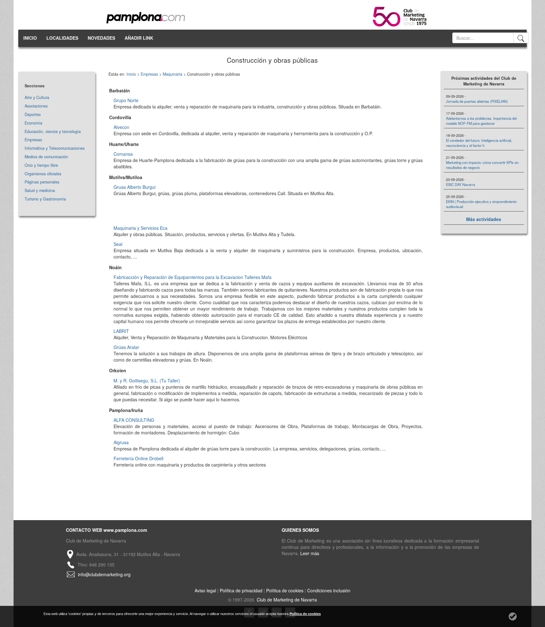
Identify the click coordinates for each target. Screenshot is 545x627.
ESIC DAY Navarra (460, 184)
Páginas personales (42, 182)
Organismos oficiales (43, 174)
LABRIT (121, 331)
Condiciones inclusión (328, 590)
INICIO (30, 38)
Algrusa (121, 442)
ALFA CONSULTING (134, 420)
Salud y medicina (40, 190)
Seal (118, 244)
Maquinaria (172, 74)
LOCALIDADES (62, 38)
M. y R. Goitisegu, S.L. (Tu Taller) (147, 380)
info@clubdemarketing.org (104, 574)
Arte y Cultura (37, 97)
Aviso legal (205, 590)
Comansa (123, 154)
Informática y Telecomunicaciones (55, 148)
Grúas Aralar (126, 347)
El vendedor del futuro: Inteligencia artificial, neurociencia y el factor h (479, 143)
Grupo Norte (126, 100)
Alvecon (121, 127)
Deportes (33, 114)
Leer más (309, 553)
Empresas (33, 139)
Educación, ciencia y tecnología (53, 131)
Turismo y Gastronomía (45, 199)
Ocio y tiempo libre (41, 165)
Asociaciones (36, 106)
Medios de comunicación (46, 157)
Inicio (131, 74)
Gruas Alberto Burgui (134, 187)
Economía (33, 123)
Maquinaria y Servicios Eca (140, 228)
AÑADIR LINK (139, 38)
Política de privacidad (241, 590)
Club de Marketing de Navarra (286, 599)
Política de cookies (284, 590)
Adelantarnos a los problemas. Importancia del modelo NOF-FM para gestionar (481, 121)
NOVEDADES (101, 38)
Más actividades (483, 219)
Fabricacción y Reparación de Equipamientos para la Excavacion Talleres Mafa (193, 277)
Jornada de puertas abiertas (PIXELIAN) (477, 101)
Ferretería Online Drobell (138, 458)
